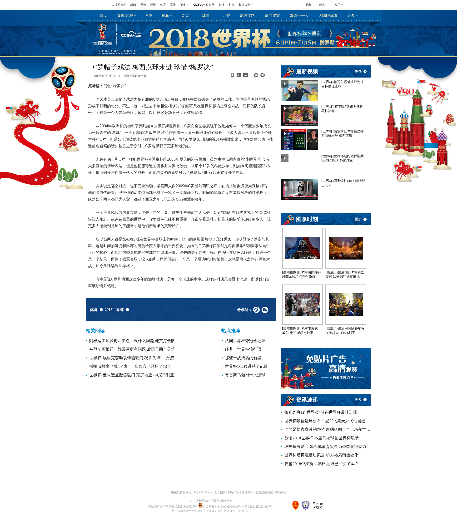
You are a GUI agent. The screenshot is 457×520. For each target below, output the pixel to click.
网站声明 (233, 492)
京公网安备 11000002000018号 (222, 506)
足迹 (226, 16)
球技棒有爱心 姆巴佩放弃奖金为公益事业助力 (325, 446)
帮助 (322, 4)
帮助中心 (281, 492)
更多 (351, 16)
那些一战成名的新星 (243, 358)
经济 (153, 4)
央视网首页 (119, 4)
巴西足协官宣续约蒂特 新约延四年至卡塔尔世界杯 (327, 429)
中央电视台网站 (181, 492)
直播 (221, 4)
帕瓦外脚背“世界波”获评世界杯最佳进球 (320, 412)
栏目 (231, 4)
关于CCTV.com (203, 492)
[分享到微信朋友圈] (256, 76)
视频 (143, 4)
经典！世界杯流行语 (243, 349)
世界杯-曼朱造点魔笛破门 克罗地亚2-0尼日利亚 (131, 375)
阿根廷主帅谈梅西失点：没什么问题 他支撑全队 (132, 340)
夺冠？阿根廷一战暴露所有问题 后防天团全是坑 (132, 349)
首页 (103, 16)
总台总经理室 (264, 492)
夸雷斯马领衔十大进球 (245, 375)
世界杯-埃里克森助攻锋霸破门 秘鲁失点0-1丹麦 (131, 358)
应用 (337, 4)
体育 (163, 4)
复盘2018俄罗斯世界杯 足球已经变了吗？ (321, 463)
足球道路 (247, 16)
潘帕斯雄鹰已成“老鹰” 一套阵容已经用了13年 (130, 366)
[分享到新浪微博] (263, 76)
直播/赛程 (125, 16)
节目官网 (208, 4)
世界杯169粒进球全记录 (246, 366)
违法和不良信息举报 (161, 506)
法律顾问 (247, 492)
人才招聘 (220, 492)
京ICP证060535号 (186, 506)
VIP (149, 16)
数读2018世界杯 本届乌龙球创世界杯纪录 (321, 438)
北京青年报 (139, 76)
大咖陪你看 (328, 16)
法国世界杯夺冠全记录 (245, 340)
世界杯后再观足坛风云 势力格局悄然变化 (321, 455)
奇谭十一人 (299, 16)
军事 (173, 4)
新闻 (133, 4)
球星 (206, 16)
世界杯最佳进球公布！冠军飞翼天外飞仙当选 (324, 421)
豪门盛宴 (272, 16)
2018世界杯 (114, 310)
